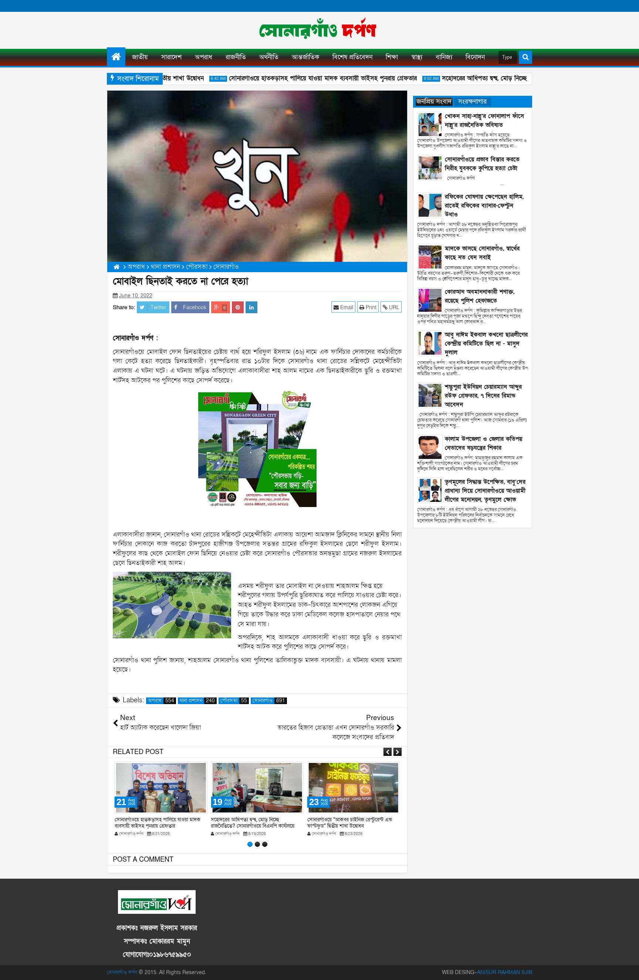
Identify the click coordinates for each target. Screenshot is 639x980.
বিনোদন (475, 57)
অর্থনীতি (268, 57)
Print (370, 307)
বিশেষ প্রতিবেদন (352, 57)
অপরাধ (203, 57)
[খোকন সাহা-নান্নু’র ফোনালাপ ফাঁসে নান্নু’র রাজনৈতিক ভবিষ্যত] (430, 124)
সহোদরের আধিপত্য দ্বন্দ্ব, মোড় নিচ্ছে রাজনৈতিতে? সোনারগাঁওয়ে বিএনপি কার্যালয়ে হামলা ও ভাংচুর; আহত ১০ (252, 826)
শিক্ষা (392, 57)
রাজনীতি (236, 57)
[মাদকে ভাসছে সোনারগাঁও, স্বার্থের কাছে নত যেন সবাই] (430, 256)
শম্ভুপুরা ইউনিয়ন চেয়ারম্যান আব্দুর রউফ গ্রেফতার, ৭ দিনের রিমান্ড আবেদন (483, 396)
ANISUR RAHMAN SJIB (504, 972)
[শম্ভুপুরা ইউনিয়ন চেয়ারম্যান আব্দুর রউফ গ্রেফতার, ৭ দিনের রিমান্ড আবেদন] (430, 394)
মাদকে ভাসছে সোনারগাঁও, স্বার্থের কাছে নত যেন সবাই (482, 252)
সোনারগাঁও (269, 700)
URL (393, 307)
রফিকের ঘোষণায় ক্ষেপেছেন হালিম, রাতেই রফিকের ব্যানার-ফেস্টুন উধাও (484, 206)
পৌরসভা (233, 700)
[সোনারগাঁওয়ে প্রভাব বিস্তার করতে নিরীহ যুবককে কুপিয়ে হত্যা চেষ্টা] (430, 167)
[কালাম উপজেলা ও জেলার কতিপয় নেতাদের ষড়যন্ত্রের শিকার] (430, 446)
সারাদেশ (171, 57)
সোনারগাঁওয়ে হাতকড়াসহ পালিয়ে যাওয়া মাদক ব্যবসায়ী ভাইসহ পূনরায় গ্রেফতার (310, 78)
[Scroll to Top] (628, 969)
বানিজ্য (444, 57)
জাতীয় (140, 57)
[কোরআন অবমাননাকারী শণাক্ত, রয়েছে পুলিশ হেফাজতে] (430, 299)
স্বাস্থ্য (416, 57)
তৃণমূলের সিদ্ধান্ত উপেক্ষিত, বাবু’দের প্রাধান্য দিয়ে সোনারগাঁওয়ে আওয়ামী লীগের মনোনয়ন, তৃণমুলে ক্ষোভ (485, 491)
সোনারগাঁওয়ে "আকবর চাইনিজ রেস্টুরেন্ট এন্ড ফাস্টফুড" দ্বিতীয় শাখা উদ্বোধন (349, 822)
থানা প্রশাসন (197, 700)
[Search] (525, 57)
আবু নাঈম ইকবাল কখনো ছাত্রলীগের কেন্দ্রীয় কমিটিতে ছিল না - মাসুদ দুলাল (486, 343)
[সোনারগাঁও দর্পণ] (116, 56)
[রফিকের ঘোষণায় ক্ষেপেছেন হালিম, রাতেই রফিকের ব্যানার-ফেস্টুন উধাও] (430, 204)
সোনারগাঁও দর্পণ (122, 972)
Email (346, 307)
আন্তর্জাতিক (305, 57)
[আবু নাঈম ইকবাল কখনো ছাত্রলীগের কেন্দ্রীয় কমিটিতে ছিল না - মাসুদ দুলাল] (430, 343)
